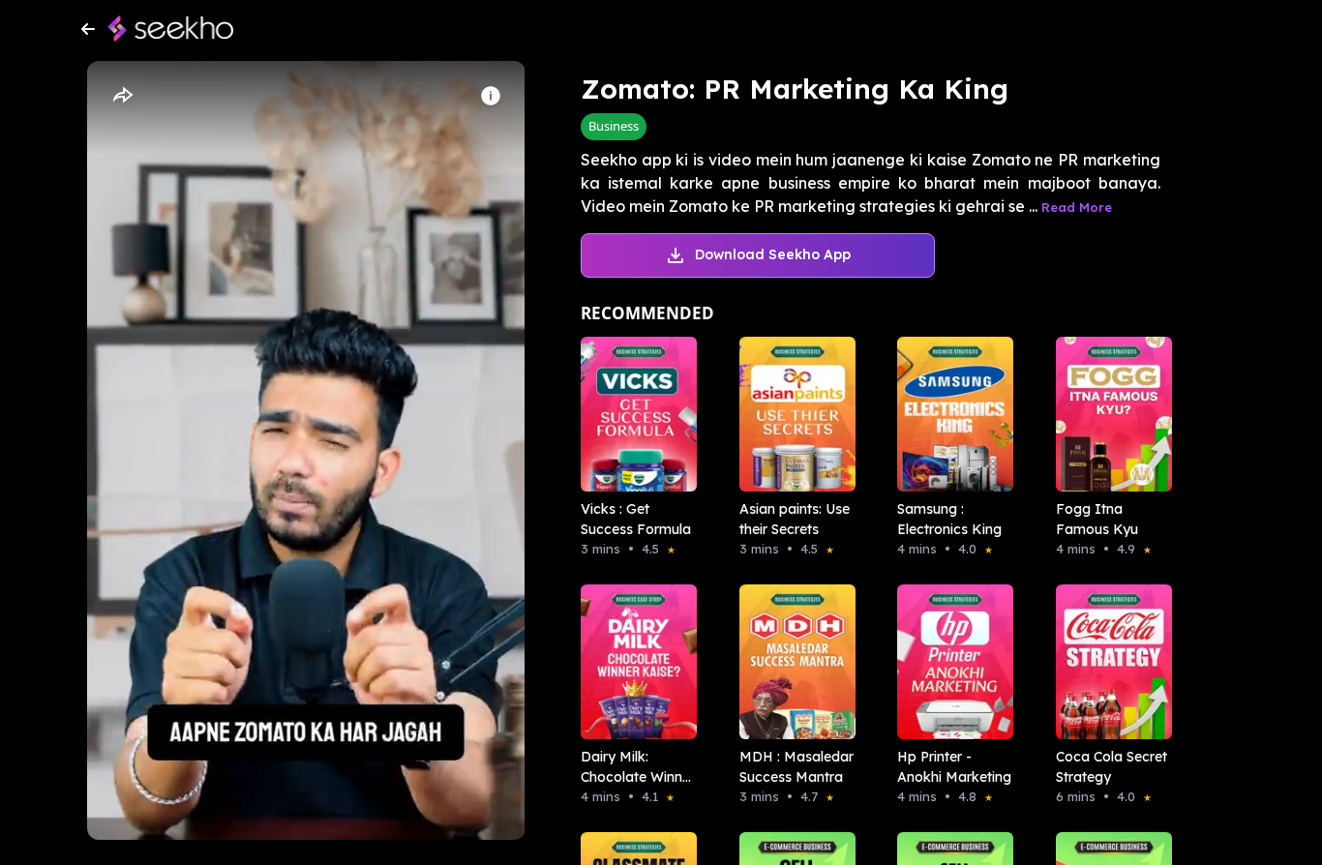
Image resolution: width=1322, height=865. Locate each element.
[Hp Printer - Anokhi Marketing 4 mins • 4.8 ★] (949, 661)
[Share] (122, 95)
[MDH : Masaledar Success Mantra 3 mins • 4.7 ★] (791, 661)
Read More (1076, 207)
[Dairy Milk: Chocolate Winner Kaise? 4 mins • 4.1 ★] (633, 661)
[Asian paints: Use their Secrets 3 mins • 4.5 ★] (791, 414)
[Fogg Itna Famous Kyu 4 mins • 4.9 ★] (1108, 414)
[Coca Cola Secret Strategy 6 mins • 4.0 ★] (1108, 661)
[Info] (490, 95)
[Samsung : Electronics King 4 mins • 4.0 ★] (949, 414)
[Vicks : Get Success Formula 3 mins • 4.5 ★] (633, 414)
